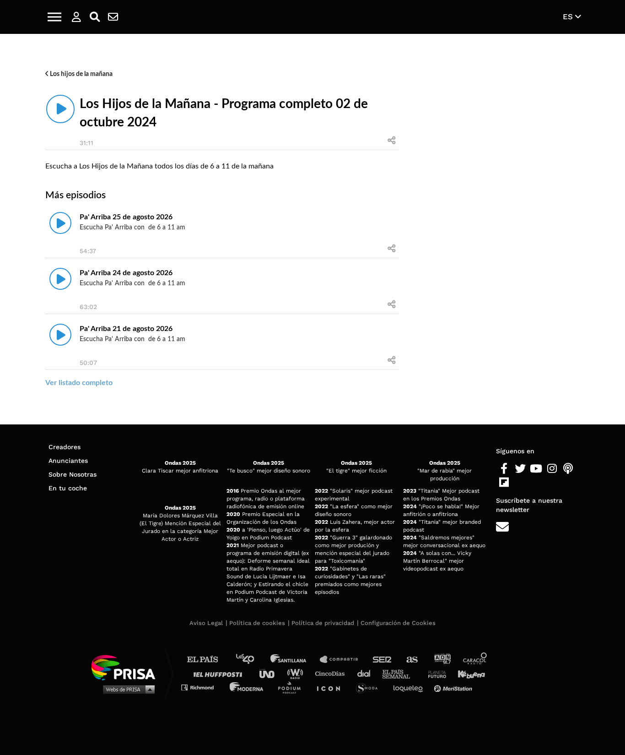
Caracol (475, 659)
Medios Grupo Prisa (126, 689)
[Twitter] (520, 469)
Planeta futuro (434, 673)
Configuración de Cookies (398, 622)
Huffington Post (220, 673)
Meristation (454, 687)
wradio (297, 673)
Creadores (64, 447)
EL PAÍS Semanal (400, 673)
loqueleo (410, 687)
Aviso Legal (206, 622)
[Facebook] (504, 469)
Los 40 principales (252, 659)
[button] (54, 17)
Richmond (202, 687)
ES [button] (569, 16)
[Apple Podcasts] (568, 469)
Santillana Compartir (343, 659)
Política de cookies (257, 622)
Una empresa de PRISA (127, 667)
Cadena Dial (367, 673)
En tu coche (67, 488)
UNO (271, 673)
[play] (60, 109)
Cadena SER (382, 659)
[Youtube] (536, 469)
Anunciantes (68, 460)
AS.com (411, 659)
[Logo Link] (312, 17)
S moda (370, 687)
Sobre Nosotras (72, 474)
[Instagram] (552, 469)
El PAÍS (208, 659)
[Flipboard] (504, 482)
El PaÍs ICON (331, 687)
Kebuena (467, 673)
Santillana (295, 659)
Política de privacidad (322, 622)
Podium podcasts (292, 687)
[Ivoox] (520, 482)
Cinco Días (332, 673)
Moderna (247, 687)
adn (442, 659)
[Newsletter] (113, 17)
